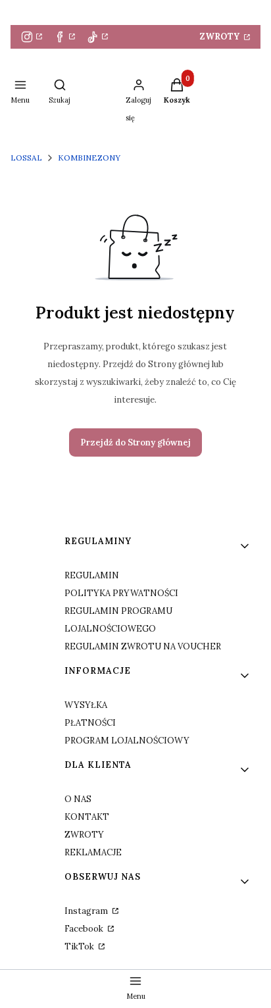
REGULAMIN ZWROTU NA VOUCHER (142, 646)
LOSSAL (26, 158)
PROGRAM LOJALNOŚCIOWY (126, 740)
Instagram (87, 911)
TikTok (80, 946)
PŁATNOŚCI (90, 722)
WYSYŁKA (85, 705)
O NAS (77, 799)
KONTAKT (86, 816)
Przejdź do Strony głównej (135, 442)
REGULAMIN (91, 575)
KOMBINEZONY (89, 158)
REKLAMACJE (93, 852)
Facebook (84, 928)
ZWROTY (220, 36)
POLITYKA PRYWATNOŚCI (121, 593)
